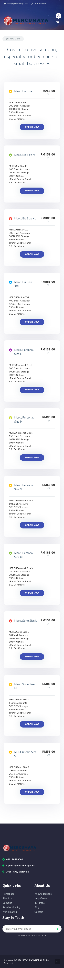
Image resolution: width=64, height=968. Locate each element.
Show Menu (14, 38)
